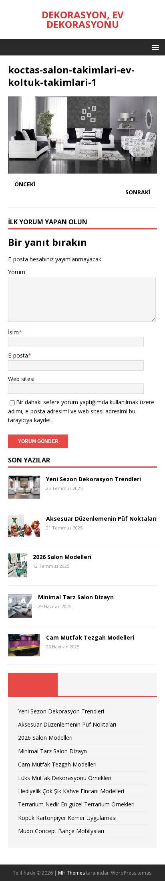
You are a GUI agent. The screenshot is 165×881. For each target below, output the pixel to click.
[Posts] (33, 684)
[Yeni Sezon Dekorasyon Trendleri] (24, 494)
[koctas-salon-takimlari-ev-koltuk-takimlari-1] (82, 169)
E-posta (18, 355)
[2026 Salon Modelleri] (17, 573)
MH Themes (71, 872)
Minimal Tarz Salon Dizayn (76, 597)
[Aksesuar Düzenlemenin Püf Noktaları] (24, 532)
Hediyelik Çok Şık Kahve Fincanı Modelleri (71, 791)
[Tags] (82, 684)
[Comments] (132, 684)
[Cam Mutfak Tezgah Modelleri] (24, 651)
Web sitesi (21, 379)
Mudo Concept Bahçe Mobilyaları (61, 831)
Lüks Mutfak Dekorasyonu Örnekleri (64, 778)
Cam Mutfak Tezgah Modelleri (90, 637)
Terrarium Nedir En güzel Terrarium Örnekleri (76, 804)
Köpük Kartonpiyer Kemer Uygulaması (67, 818)
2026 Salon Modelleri (62, 557)
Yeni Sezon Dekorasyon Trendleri (93, 479)
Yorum (16, 272)
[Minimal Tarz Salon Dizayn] (20, 613)
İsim (13, 332)
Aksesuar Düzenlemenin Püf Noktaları (101, 518)
